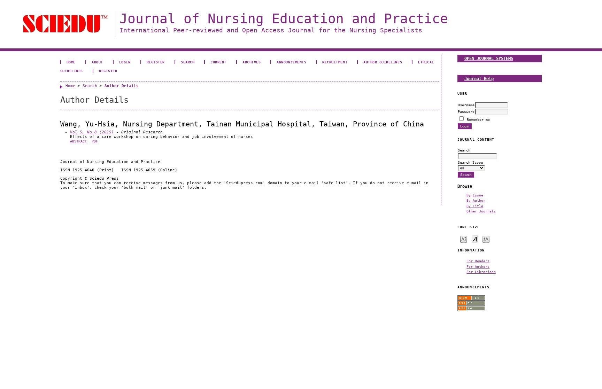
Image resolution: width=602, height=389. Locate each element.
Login (125, 62)
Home (71, 62)
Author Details (122, 86)
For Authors (477, 266)
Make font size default (474, 239)
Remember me (478, 119)
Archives (251, 62)
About (97, 62)
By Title (474, 206)
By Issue (474, 195)
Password (466, 111)
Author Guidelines (382, 62)
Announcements (291, 62)
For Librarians (481, 272)
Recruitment (334, 62)
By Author (475, 200)
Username (466, 105)
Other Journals (481, 211)
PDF (95, 141)
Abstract (78, 141)
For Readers (477, 261)
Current (218, 62)
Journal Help (479, 78)
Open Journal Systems (488, 58)
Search (187, 62)
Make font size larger (486, 239)
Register (156, 62)
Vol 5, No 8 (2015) (92, 132)
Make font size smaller (463, 239)
